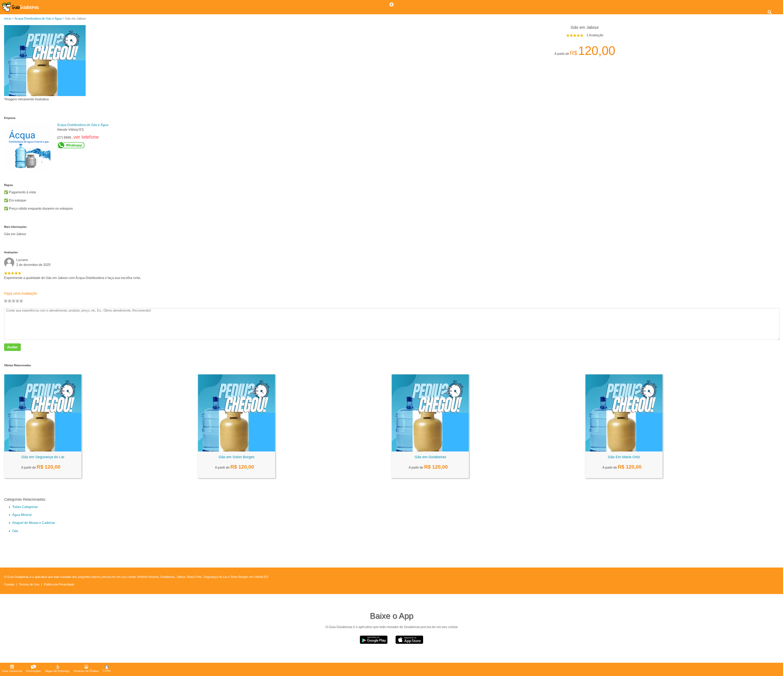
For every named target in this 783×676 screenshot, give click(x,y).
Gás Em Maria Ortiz (624, 457)
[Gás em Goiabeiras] (430, 450)
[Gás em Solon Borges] (236, 450)
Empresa (9, 117)
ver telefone (86, 137)
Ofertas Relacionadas (17, 365)
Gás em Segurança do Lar (42, 457)
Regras (8, 185)
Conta (107, 670)
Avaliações (11, 252)
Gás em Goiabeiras (430, 457)
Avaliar (12, 347)
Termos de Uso (29, 584)
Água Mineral (22, 515)
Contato (9, 584)
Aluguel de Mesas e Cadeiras (33, 522)
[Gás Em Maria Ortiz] (623, 450)
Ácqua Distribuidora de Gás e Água (82, 125)
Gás (15, 531)
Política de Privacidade (59, 584)
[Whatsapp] (82, 145)
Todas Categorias (25, 507)
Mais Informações (15, 226)
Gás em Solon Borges (236, 457)
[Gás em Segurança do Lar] (42, 450)
